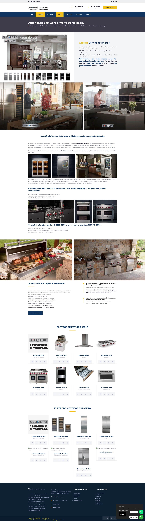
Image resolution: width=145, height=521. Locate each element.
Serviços (79, 14)
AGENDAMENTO (110, 7)
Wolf (59, 14)
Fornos (111, 54)
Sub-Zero (40, 14)
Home (32, 14)
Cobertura (69, 14)
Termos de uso (46, 518)
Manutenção (62, 26)
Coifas (94, 54)
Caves (111, 51)
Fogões (106, 54)
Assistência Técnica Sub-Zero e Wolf (37, 296)
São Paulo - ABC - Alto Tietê (59, 500)
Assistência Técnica (42, 26)
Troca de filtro (93, 26)
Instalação (103, 26)
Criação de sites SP (59, 520)
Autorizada (50, 14)
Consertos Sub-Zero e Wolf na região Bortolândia (41, 298)
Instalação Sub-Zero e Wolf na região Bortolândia (41, 307)
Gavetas (116, 54)
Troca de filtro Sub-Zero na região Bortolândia (40, 305)
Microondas (83, 56)
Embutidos (98, 51)
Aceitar (122, 514)
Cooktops (99, 54)
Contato (88, 14)
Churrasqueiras (87, 54)
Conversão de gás (81, 26)
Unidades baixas (83, 52)
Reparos (71, 26)
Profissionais (90, 51)
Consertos (54, 26)
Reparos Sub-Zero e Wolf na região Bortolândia (40, 301)
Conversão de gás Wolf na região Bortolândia (40, 303)
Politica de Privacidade (34, 518)
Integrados (105, 51)
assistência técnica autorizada (43, 151)
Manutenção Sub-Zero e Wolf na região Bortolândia (41, 300)
